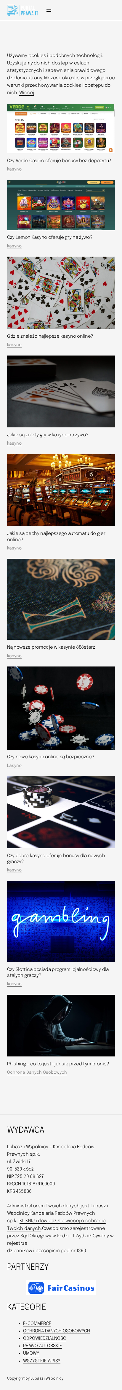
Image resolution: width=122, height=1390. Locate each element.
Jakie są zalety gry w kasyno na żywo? (47, 435)
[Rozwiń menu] (48, 10)
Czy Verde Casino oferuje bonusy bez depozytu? (59, 161)
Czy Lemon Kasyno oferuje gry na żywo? (49, 237)
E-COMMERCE (37, 1323)
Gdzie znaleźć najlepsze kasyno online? (50, 336)
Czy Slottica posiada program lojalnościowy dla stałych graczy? (58, 972)
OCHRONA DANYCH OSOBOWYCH (56, 1331)
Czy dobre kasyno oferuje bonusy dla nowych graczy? (56, 859)
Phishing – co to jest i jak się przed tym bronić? (58, 1064)
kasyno (14, 169)
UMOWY (31, 1353)
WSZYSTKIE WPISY (41, 1361)
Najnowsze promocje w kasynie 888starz (51, 647)
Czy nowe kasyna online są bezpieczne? (50, 757)
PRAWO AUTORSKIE (42, 1346)
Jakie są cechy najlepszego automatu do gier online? (56, 536)
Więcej (26, 93)
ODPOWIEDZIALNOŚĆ (44, 1338)
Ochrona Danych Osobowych (37, 1072)
